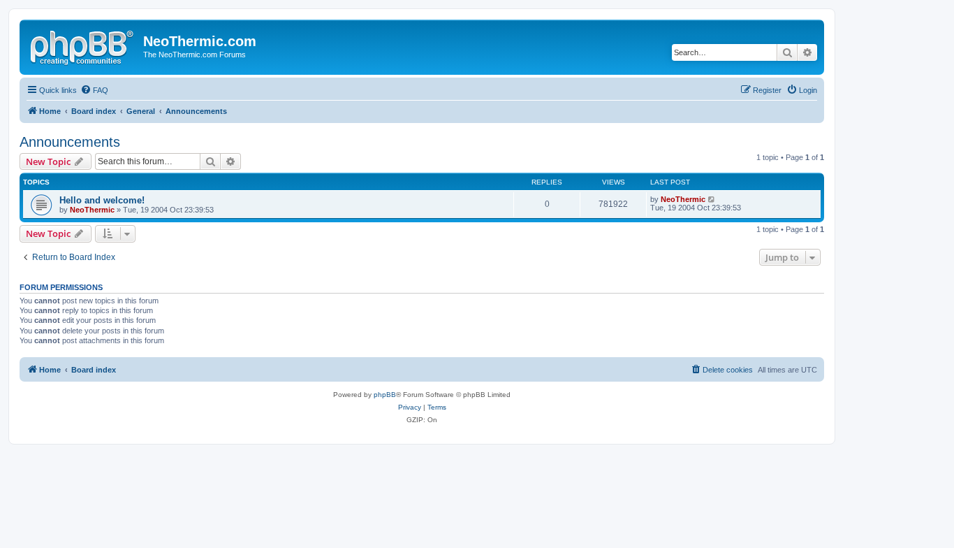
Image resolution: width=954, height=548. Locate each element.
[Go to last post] (712, 199)
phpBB (385, 394)
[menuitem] (94, 90)
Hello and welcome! (102, 200)
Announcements (70, 142)
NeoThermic (92, 210)
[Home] (83, 45)
